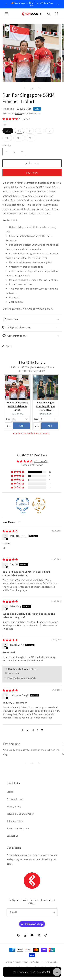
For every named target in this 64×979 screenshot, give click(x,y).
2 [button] (28, 729)
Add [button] (21, 425)
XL (9, 138)
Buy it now (32, 172)
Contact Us (12, 835)
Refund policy (37, 962)
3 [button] (33, 729)
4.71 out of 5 (40, 461)
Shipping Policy (15, 821)
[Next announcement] (58, 4)
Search (10, 791)
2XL (20, 138)
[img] (10, 531)
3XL (32, 138)
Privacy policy (52, 962)
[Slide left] (24, 88)
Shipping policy (31, 967)
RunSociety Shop (20, 962)
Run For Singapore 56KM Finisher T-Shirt (17, 406)
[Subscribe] (53, 912)
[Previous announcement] (6, 4)
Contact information (50, 967)
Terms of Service (15, 799)
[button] (6, 13)
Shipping (18, 113)
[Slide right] (39, 88)
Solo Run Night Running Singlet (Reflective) (45, 406)
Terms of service (15, 967)
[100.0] (22, 504)
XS (19, 130)
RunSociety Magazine (18, 828)
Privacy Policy (14, 806)
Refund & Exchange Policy (20, 813)
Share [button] (9, 346)
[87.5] (38, 504)
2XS (8, 130)
